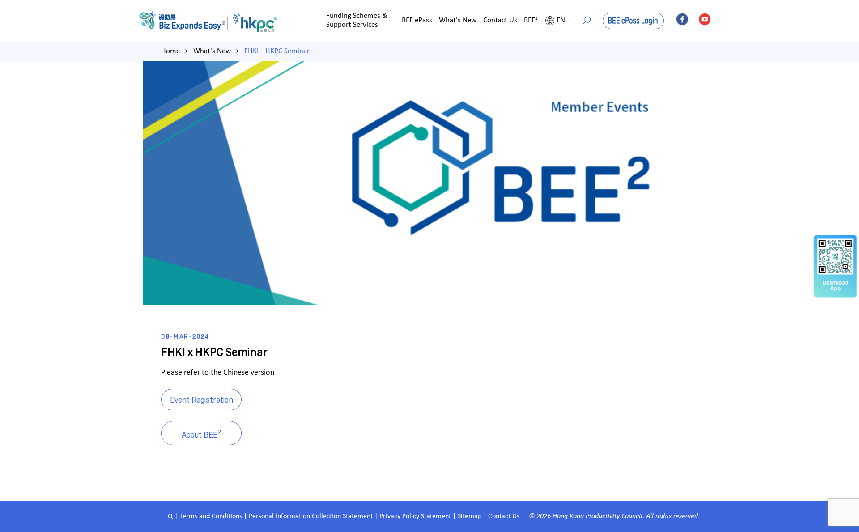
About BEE (201, 433)
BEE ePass (417, 20)
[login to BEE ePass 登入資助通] (633, 21)
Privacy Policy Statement (415, 516)
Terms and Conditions (211, 516)
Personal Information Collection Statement (311, 516)
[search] (586, 20)
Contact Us (500, 20)
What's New (457, 20)
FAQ (167, 516)
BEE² (531, 20)
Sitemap (469, 516)
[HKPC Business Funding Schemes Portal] (186, 20)
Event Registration (201, 399)
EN (561, 20)
